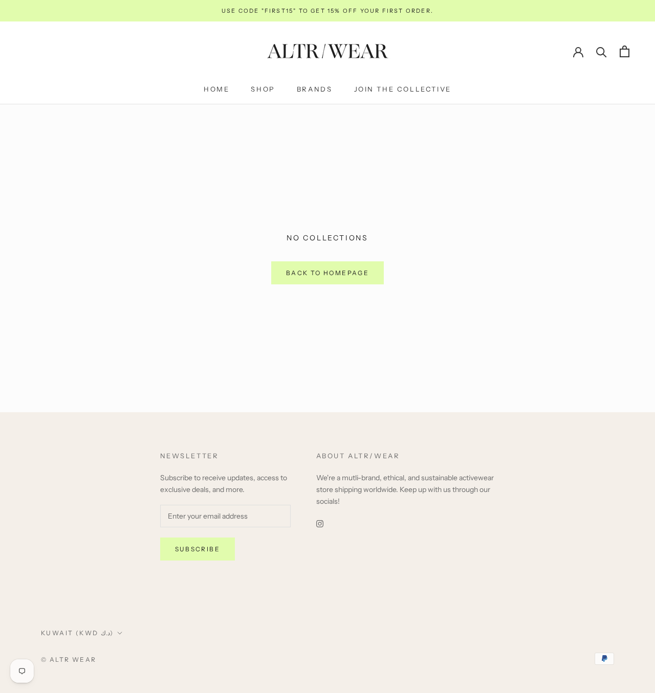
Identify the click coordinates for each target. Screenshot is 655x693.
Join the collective (402, 89)
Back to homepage (327, 273)
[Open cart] (624, 51)
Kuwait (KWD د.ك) (77, 633)
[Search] (601, 51)
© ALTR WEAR (68, 659)
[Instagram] (319, 523)
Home (216, 89)
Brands (315, 89)
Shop (263, 89)
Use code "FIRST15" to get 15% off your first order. (327, 10)
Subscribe (198, 549)
